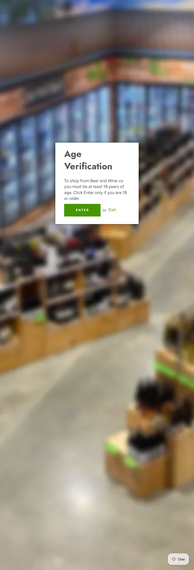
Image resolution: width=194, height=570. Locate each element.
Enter (82, 210)
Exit (112, 209)
